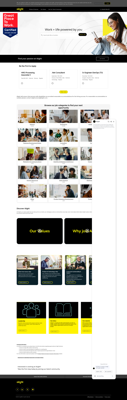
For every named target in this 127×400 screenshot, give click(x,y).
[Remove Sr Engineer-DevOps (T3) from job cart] (83, 83)
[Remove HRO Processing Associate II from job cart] (22, 83)
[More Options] (95, 376)
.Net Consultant (58, 73)
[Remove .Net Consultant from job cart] (52, 83)
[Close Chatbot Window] (113, 121)
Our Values (43, 9)
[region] (104, 249)
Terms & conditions (99, 396)
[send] (113, 376)
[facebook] (17, 389)
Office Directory (90, 396)
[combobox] (59, 35)
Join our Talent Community (54, 9)
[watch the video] (39, 231)
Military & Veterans (33, 9)
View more (63, 92)
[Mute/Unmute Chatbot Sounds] (111, 121)
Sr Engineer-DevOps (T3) (92, 73)
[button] (98, 3)
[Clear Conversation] (109, 121)
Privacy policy (107, 396)
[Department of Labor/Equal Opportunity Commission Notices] (63, 358)
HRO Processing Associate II (28, 74)
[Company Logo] (22, 9)
